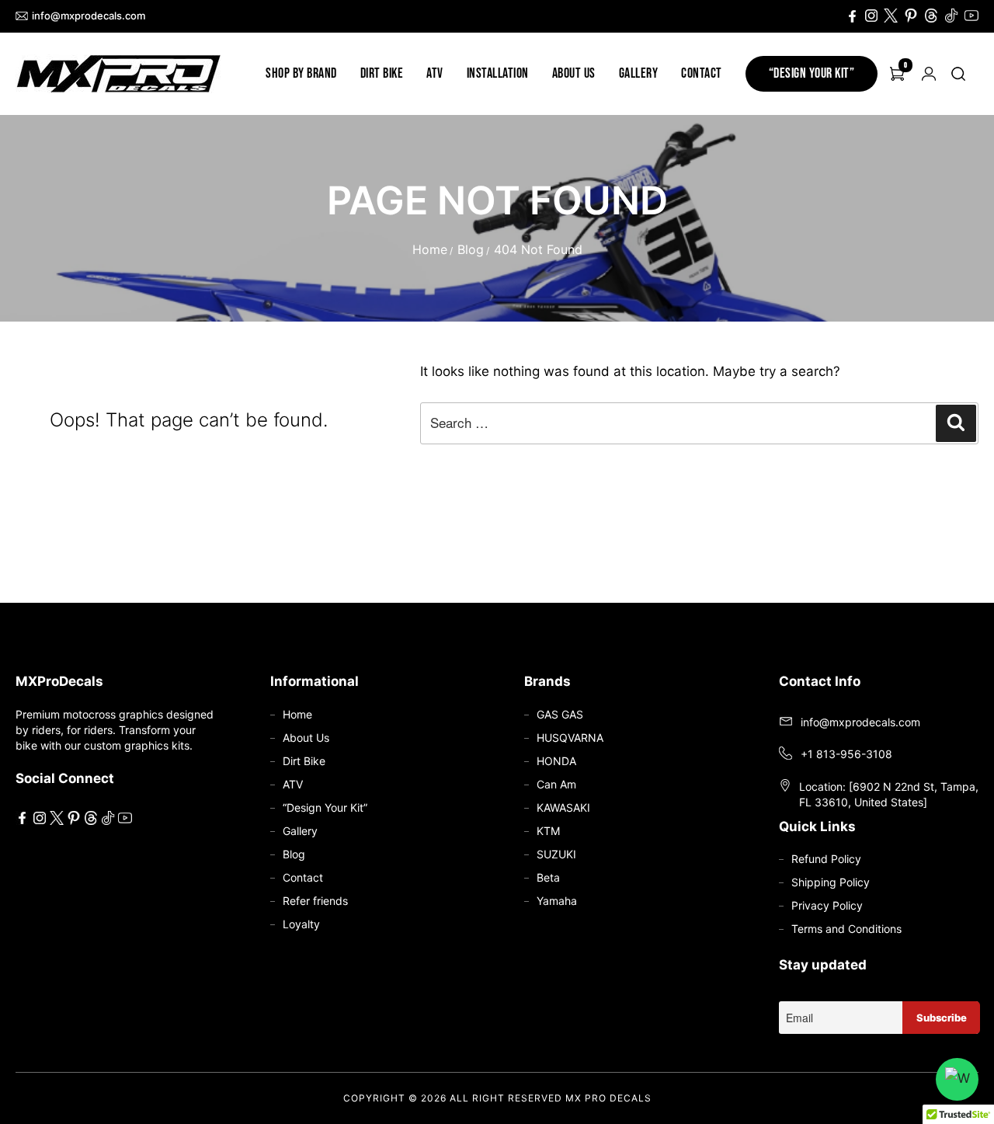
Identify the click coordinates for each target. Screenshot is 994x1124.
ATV (434, 73)
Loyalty (301, 924)
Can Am (556, 784)
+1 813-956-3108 (846, 753)
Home (429, 249)
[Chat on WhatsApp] (957, 1079)
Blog (470, 249)
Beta (548, 877)
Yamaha (557, 900)
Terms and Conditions (846, 928)
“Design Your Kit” (812, 73)
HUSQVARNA (570, 737)
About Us (574, 73)
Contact (701, 73)
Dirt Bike (382, 73)
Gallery (639, 73)
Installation (498, 73)
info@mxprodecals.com (88, 15)
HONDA (556, 760)
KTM (548, 830)
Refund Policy (826, 858)
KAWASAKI (563, 807)
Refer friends (315, 900)
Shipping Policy (830, 882)
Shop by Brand (301, 73)
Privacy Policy (827, 905)
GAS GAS (560, 714)
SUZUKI (556, 854)
